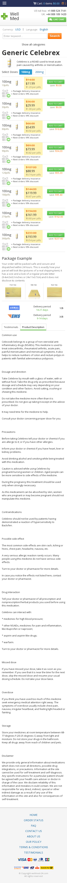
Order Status (33, 820)
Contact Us (33, 831)
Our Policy (33, 841)
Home (33, 815)
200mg (39, 72)
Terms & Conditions (33, 847)
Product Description (33, 327)
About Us (33, 836)
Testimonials (11, 327)
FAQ (33, 825)
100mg (25, 72)
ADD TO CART (56, 81)
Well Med (14, 16)
